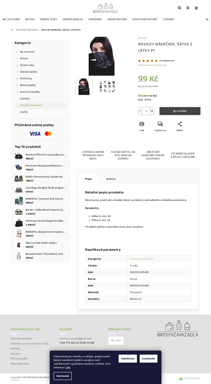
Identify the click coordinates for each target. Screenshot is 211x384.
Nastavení (63, 376)
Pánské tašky (27, 65)
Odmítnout (127, 358)
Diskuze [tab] (111, 179)
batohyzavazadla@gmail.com (75, 338)
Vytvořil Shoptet (191, 378)
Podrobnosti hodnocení (152, 65)
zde (68, 367)
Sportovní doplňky (30, 92)
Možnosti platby (19, 358)
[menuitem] (11, 19)
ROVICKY (142, 38)
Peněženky (26, 78)
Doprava (15, 353)
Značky (24, 112)
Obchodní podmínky (22, 338)
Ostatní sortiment (31, 105)
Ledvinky (25, 98)
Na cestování (27, 52)
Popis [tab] (88, 179)
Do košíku (182, 111)
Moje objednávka (20, 363)
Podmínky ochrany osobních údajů (30, 343)
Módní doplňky (28, 85)
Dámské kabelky (29, 72)
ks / (116, 340)
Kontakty (15, 348)
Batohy (24, 58)
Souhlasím (148, 358)
